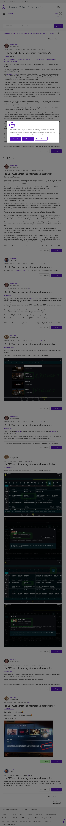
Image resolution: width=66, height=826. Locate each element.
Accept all (15, 138)
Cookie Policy (50, 134)
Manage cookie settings (41, 138)
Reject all (28, 138)
